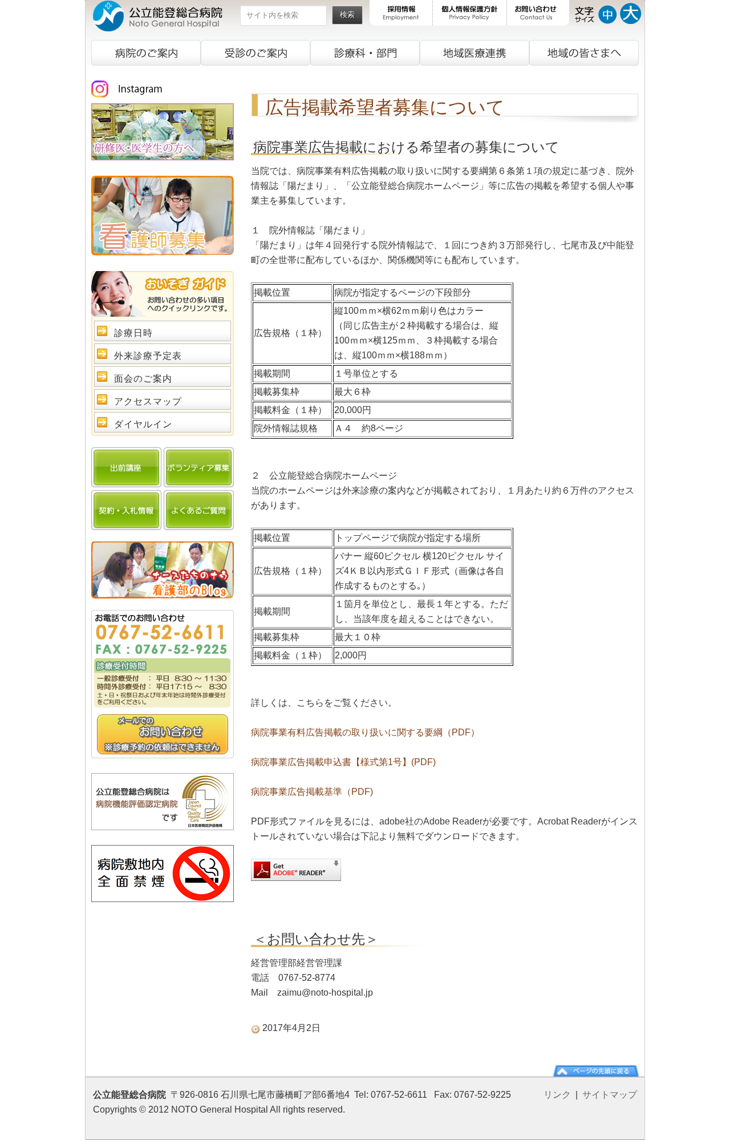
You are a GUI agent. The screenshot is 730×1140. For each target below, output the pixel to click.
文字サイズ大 (630, 12)
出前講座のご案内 (126, 467)
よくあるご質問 (199, 510)
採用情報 (401, 13)
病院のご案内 (146, 53)
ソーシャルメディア (162, 89)
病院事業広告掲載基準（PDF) (312, 792)
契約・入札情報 (126, 510)
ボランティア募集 (199, 467)
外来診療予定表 (148, 356)
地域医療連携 (474, 53)
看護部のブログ (162, 570)
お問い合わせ (538, 13)
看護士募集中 (162, 216)
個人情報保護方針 (470, 13)
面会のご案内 (143, 378)
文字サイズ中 (608, 12)
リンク (557, 1094)
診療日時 (133, 333)
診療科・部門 (365, 53)
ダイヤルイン (143, 424)
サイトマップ (609, 1094)
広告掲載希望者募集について (385, 107)
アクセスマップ (148, 401)
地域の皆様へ (584, 53)
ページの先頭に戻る (596, 1071)
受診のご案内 (255, 53)
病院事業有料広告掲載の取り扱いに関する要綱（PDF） (365, 732)
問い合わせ (162, 734)
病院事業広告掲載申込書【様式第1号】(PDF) (343, 762)
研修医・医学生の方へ (162, 131)
